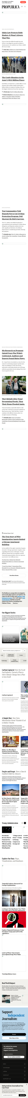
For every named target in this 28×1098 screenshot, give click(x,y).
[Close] (26, 1084)
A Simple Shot (7, 718)
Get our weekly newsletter (14, 1057)
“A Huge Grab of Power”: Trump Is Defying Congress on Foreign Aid (17, 840)
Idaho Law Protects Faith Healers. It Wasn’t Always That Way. (12, 35)
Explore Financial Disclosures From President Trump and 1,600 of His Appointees (13, 931)
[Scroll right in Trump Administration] (25, 823)
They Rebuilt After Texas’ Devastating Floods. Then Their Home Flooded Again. (13, 401)
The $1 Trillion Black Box (13, 92)
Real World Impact (8, 983)
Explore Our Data (8, 858)
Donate (23, 2)
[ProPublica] (10, 6)
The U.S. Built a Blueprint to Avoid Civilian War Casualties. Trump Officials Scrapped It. (14, 235)
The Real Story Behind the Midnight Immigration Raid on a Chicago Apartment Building (13, 561)
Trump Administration (17, 660)
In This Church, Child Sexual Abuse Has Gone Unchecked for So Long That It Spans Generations (10, 800)
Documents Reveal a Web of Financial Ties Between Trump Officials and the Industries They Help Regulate (6, 842)
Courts (18, 655)
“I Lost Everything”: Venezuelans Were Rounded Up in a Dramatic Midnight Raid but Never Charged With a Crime (13, 567)
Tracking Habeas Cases (9, 974)
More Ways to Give (14, 1038)
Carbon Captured (7, 695)
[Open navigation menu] (22, 6)
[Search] (25, 6)
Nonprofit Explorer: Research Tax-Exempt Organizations (12, 884)
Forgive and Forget (8, 771)
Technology (7, 660)
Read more (15, 603)
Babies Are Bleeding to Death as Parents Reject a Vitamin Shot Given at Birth (10, 751)
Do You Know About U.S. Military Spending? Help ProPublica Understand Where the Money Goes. (13, 96)
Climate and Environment (8, 655)
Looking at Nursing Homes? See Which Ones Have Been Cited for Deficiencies (13, 909)
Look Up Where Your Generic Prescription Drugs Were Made (11, 953)
